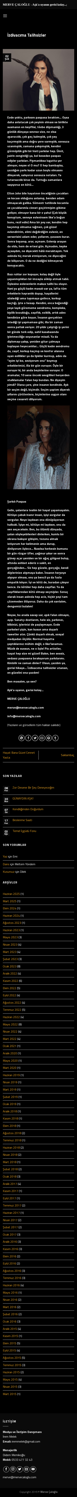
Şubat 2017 (10, 1227)
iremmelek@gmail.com (26, 1441)
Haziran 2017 (11, 1212)
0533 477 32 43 (22, 1459)
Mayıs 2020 (10, 1060)
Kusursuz (9, 871)
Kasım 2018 (10, 1118)
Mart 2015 (9, 1394)
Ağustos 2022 (12, 1002)
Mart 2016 (9, 1307)
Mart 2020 (9, 1067)
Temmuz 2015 (12, 1365)
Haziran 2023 (11, 930)
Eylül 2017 (9, 1198)
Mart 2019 (9, 1089)
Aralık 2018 (10, 1111)
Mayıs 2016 (10, 1292)
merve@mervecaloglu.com (19, 1477)
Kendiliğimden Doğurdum (28, 809)
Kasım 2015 (10, 1336)
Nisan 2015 (10, 1386)
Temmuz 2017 (12, 1205)
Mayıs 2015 (10, 1379)
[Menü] (5, 15)
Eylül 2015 (9, 1350)
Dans (6, 864)
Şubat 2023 (10, 959)
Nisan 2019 (10, 1082)
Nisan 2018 (10, 1154)
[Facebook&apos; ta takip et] (6, 1469)
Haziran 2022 (11, 1017)
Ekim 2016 (9, 1256)
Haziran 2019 (11, 1075)
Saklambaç (67, 755)
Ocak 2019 (9, 1104)
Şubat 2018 (10, 1169)
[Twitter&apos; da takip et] (20, 1469)
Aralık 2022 (10, 973)
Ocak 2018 (9, 1176)
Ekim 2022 (9, 988)
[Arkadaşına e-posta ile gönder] (42, 738)
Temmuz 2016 (12, 1278)
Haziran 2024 (11, 915)
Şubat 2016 (10, 1314)
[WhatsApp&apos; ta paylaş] (22, 738)
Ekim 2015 (9, 1343)
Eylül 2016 (9, 1263)
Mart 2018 (9, 1162)
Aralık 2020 (10, 1053)
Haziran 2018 (11, 1147)
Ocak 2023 (9, 966)
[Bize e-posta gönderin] (26, 1469)
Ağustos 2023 (12, 922)
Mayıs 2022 (10, 1024)
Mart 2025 (9, 901)
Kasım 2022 (10, 980)
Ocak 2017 (9, 1234)
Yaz (5, 856)
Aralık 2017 (10, 1183)
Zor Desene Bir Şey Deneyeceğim (33, 787)
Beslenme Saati (22, 820)
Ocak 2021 (9, 1046)
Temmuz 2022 (12, 1009)
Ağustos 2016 (12, 1270)
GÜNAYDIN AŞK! (23, 798)
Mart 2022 (9, 1039)
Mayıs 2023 (10, 937)
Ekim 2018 (9, 1125)
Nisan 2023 (10, 944)
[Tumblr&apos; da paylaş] (55, 738)
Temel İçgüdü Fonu (24, 831)
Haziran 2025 (11, 894)
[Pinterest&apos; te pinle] (49, 738)
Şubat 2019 (10, 1097)
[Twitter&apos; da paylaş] (35, 738)
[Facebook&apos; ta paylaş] (28, 738)
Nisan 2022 (10, 1031)
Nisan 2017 (10, 1220)
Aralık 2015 (10, 1328)
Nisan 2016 (10, 1299)
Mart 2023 (9, 952)
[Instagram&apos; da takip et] (13, 1469)
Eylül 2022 (9, 995)
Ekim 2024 (9, 908)
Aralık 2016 (10, 1241)
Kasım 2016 (10, 1249)
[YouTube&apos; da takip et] (33, 1469)
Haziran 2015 (11, 1372)
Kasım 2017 (10, 1191)
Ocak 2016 (9, 1321)
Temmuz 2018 (12, 1140)
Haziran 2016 (11, 1285)
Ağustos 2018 (12, 1133)
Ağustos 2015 (12, 1357)
